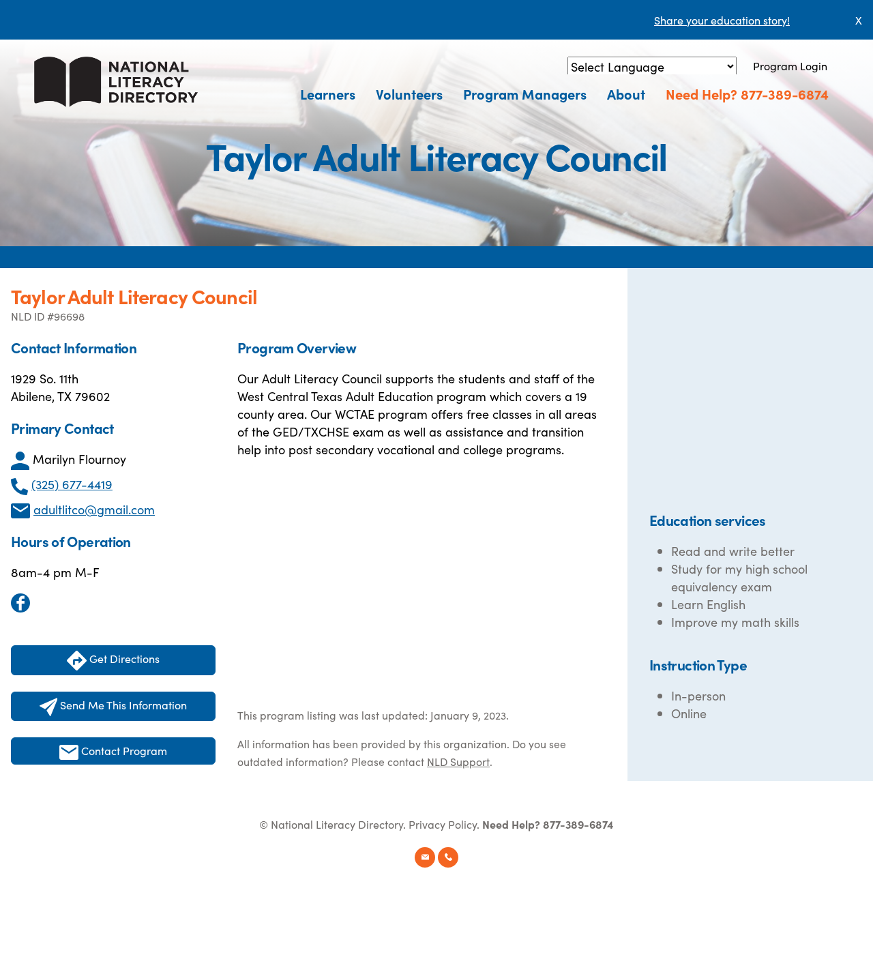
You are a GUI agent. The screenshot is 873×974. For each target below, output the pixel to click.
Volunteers (409, 93)
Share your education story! (722, 19)
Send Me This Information (122, 704)
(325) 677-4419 (72, 483)
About (626, 93)
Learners (327, 93)
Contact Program (122, 750)
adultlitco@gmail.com (94, 509)
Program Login (790, 65)
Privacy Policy (443, 823)
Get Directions (123, 658)
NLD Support (458, 761)
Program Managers (525, 93)
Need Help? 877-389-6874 (747, 93)
